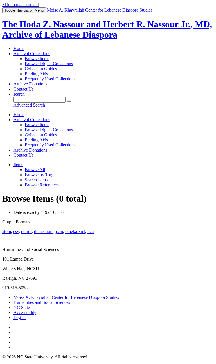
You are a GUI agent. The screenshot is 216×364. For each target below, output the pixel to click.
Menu (24, 10)
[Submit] (69, 101)
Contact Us (23, 89)
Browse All (35, 169)
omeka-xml (75, 231)
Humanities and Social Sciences (42, 302)
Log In (20, 317)
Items (18, 164)
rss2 (90, 231)
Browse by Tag (38, 174)
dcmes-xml (43, 231)
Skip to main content (20, 4)
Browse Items (37, 58)
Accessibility (25, 312)
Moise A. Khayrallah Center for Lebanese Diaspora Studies (66, 297)
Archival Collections (32, 53)
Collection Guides (41, 68)
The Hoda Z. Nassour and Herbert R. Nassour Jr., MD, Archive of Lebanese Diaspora (107, 29)
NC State (22, 307)
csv (16, 231)
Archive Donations (30, 84)
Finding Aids (36, 73)
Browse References (42, 184)
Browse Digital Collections (49, 63)
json (59, 231)
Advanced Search (29, 105)
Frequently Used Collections (50, 78)
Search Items (36, 179)
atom (6, 231)
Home (19, 48)
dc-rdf (26, 231)
